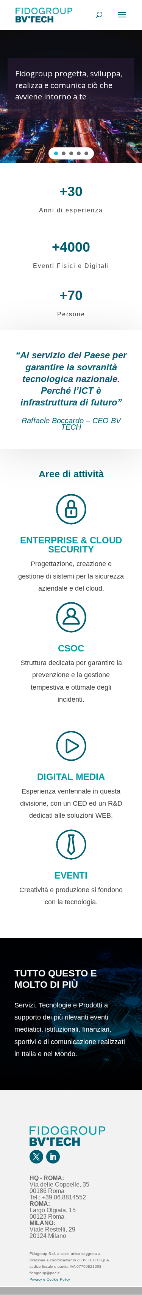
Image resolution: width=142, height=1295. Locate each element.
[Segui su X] (36, 1156)
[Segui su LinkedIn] (53, 1156)
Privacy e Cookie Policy (50, 1279)
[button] (56, 153)
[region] (71, 96)
